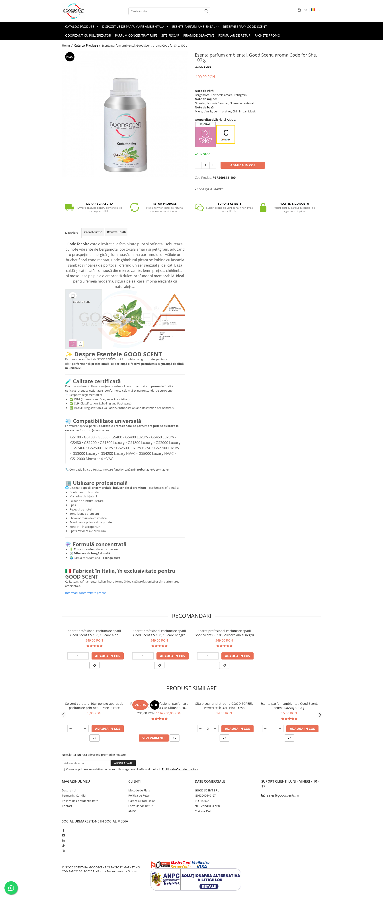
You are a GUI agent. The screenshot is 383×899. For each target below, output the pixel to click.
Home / (67, 45)
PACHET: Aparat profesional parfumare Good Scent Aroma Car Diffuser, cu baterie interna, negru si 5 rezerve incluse (159, 705)
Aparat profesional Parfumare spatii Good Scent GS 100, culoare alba (94, 633)
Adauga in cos (242, 165)
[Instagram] (63, 851)
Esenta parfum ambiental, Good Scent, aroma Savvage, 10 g (289, 705)
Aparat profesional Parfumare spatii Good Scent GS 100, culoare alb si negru (224, 633)
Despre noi (69, 790)
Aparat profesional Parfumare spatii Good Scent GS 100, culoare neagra (159, 633)
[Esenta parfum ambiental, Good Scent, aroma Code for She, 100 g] (125, 114)
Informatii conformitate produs (85, 593)
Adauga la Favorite (211, 189)
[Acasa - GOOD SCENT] (84, 11)
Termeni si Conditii (74, 795)
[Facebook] (63, 830)
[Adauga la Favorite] (94, 665)
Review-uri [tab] (116, 232)
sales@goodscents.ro (282, 795)
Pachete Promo (267, 35)
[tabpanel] (125, 114)
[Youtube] (63, 835)
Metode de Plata (139, 790)
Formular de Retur (234, 35)
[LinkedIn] (63, 840)
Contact (67, 806)
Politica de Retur (139, 795)
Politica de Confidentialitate (180, 769)
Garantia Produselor (141, 801)
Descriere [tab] (71, 233)
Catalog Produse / (87, 45)
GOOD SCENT (204, 67)
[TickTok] (63, 846)
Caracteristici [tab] (93, 232)
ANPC (132, 811)
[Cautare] (206, 11)
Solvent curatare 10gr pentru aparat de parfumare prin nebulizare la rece (94, 705)
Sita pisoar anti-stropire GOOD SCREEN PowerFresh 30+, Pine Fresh (224, 705)
